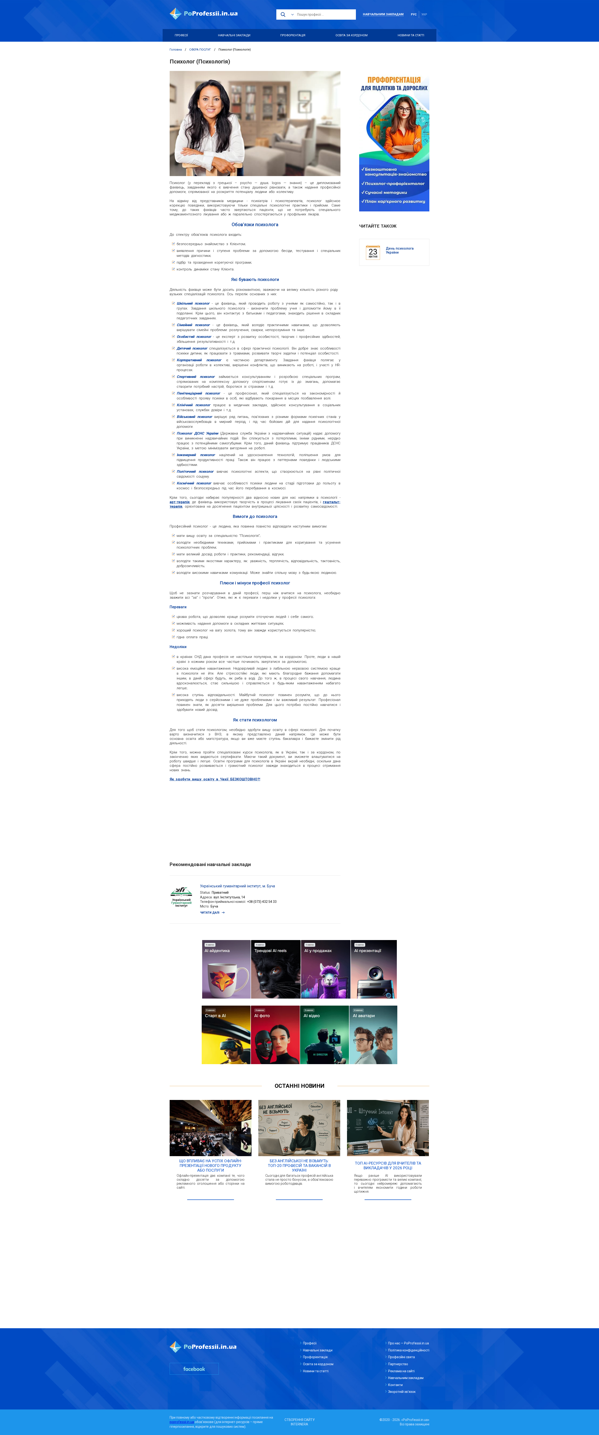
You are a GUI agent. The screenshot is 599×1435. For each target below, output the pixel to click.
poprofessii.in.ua (182, 1422)
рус (414, 14)
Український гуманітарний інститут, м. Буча (237, 886)
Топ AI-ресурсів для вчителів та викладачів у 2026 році (388, 1165)
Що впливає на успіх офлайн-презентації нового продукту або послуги (210, 1165)
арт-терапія (180, 502)
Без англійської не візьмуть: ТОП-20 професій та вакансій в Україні (299, 1165)
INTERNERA (299, 1424)
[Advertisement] (255, 819)
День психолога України (400, 251)
